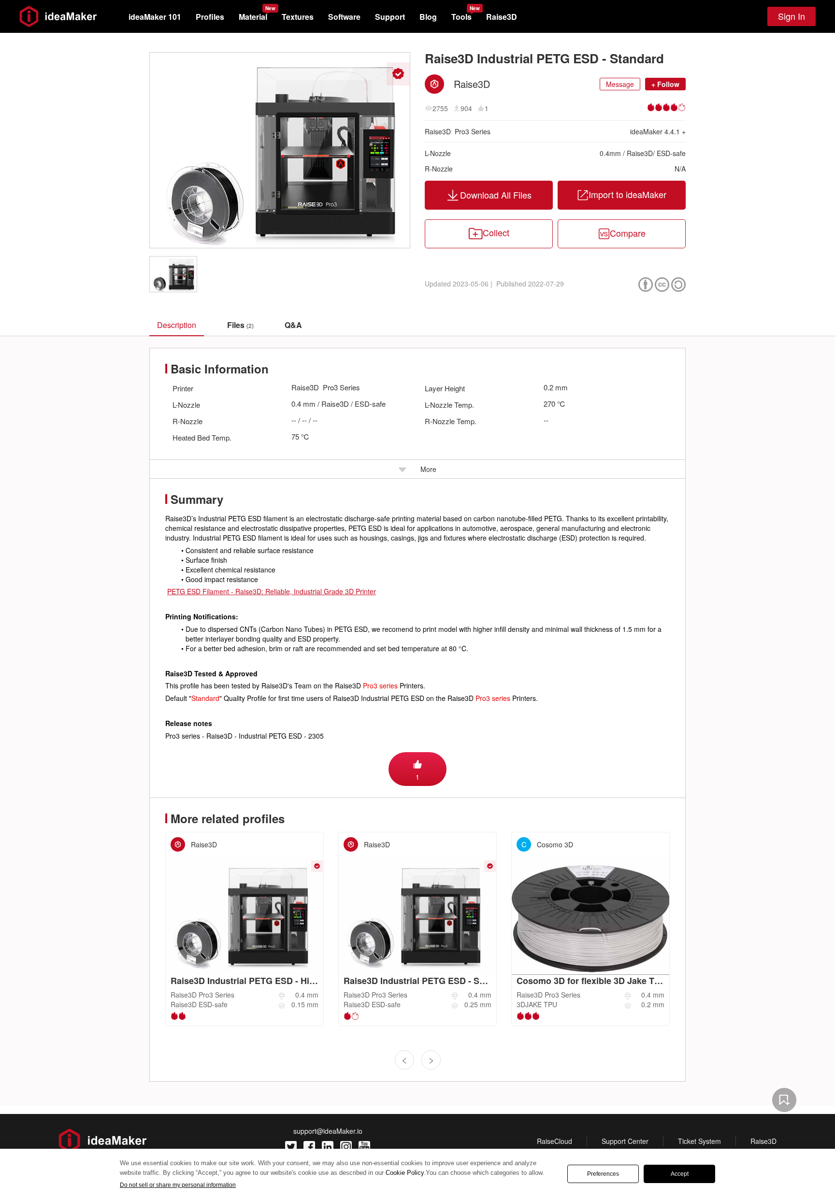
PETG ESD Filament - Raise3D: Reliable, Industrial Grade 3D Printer (271, 591)
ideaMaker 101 (155, 16)
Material (253, 16)
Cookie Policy (405, 1172)
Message (620, 84)
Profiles (210, 16)
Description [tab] (176, 324)
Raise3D (501, 16)
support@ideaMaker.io (327, 1131)
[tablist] (417, 325)
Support (390, 16)
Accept (680, 1173)
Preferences (603, 1173)
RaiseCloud (554, 1141)
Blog (428, 16)
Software (344, 16)
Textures (298, 16)
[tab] (240, 325)
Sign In (791, 16)
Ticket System (699, 1141)
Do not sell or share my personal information (178, 1185)
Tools (461, 16)
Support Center (625, 1141)
